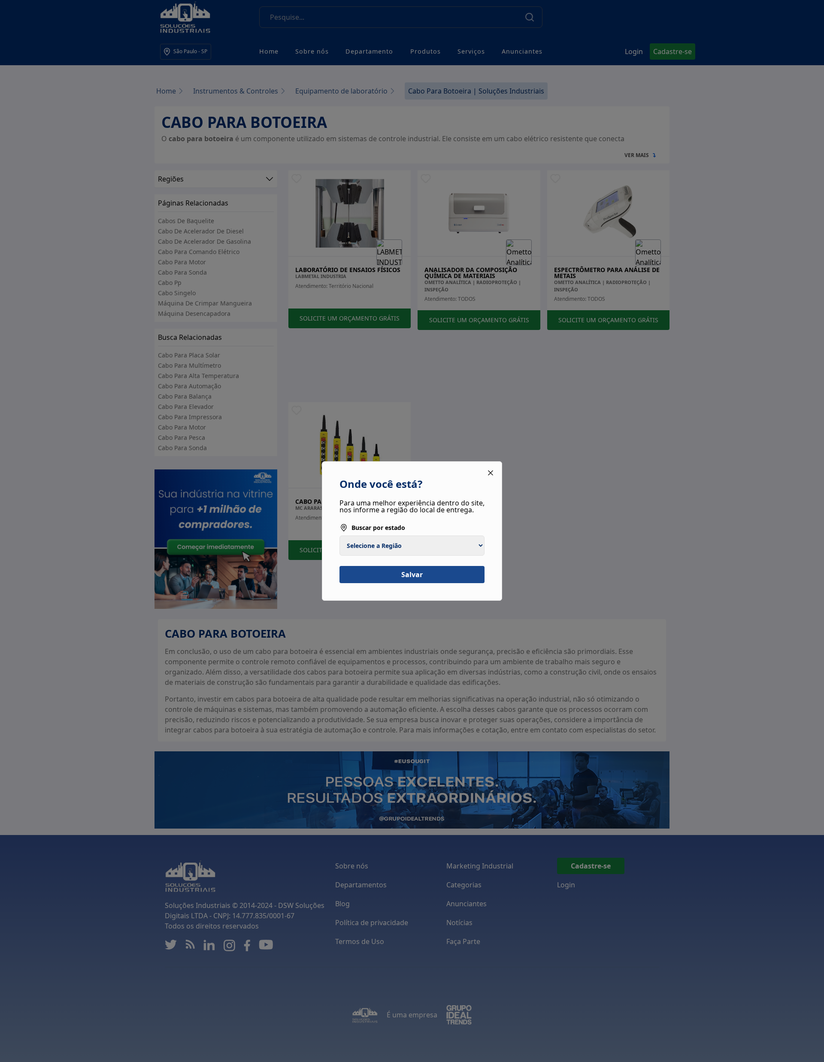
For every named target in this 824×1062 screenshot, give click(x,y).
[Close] (490, 473)
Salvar (412, 574)
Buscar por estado (378, 527)
